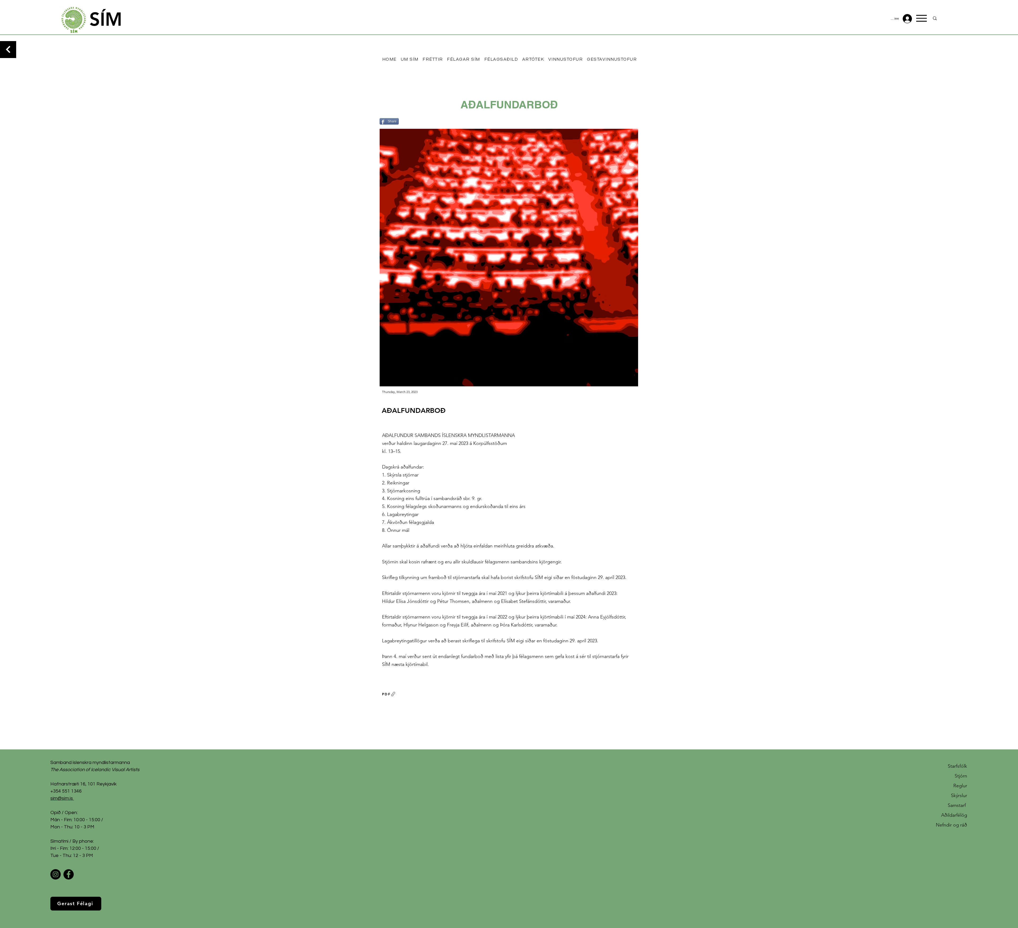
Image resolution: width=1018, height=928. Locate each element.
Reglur (960, 786)
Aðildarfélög (954, 815)
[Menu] (921, 18)
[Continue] (8, 49)
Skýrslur (959, 795)
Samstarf (957, 805)
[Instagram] (55, 874)
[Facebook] (68, 874)
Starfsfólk (957, 766)
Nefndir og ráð (951, 825)
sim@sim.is (61, 798)
